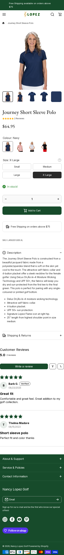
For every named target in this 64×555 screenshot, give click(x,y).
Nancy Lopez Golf (19, 546)
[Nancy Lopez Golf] (32, 14)
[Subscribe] (57, 499)
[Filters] (52, 366)
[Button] (59, 160)
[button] (60, 14)
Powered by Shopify (38, 546)
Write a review (24, 366)
